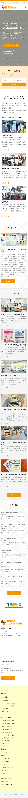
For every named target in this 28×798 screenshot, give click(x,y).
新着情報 (3, 755)
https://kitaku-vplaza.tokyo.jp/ (12, 635)
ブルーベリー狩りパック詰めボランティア (11, 576)
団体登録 (4, 743)
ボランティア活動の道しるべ (9, 703)
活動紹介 (4, 764)
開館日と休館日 (8, 51)
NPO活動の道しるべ (7, 700)
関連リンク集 (5, 712)
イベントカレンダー (6, 752)
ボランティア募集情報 (7, 767)
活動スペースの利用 (7, 726)
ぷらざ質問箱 (4, 697)
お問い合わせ (15, 2)
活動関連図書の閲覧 (7, 732)
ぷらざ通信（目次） (7, 758)
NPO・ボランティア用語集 (8, 706)
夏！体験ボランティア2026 (11, 45)
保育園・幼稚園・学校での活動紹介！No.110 (12, 512)
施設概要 (8, 281)
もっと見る (14, 593)
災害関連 (3, 749)
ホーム (3, 690)
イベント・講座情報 (7, 740)
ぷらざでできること (6, 717)
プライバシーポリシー (6, 784)
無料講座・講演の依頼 (7, 738)
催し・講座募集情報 (7, 770)
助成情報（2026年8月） (7, 550)
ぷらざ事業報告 (5, 761)
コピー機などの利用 (7, 729)
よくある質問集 (5, 709)
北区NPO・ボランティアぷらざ (16, 794)
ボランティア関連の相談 (8, 720)
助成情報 (4, 773)
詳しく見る (4, 149)
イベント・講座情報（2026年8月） (10, 538)
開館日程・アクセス (6, 2)
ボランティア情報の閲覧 (8, 735)
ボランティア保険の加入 (8, 723)
